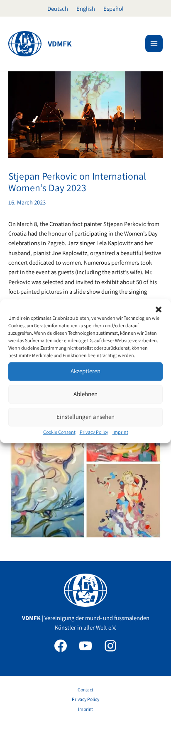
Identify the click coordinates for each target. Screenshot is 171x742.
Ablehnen (85, 394)
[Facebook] (60, 645)
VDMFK (60, 44)
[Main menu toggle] (154, 43)
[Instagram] (110, 645)
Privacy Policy (94, 432)
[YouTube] (85, 645)
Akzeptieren (85, 371)
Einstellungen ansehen (85, 417)
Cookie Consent (59, 432)
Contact (85, 689)
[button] (158, 309)
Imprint (120, 432)
